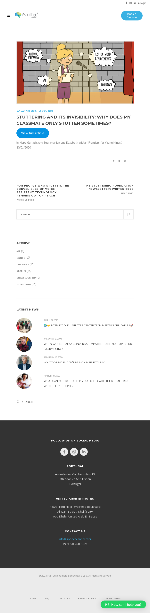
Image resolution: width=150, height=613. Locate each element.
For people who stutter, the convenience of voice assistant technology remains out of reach (42, 190)
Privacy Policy (87, 598)
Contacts (63, 598)
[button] (123, 604)
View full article (32, 133)
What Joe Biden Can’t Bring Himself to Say (74, 362)
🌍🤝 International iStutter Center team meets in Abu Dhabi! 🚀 (88, 325)
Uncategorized (26, 277)
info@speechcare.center (75, 539)
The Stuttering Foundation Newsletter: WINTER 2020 (109, 187)
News (33, 598)
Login (142, 3)
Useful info (23, 284)
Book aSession (132, 15)
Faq (47, 598)
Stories (21, 271)
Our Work (22, 264)
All (18, 251)
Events (20, 257)
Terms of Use (112, 598)
